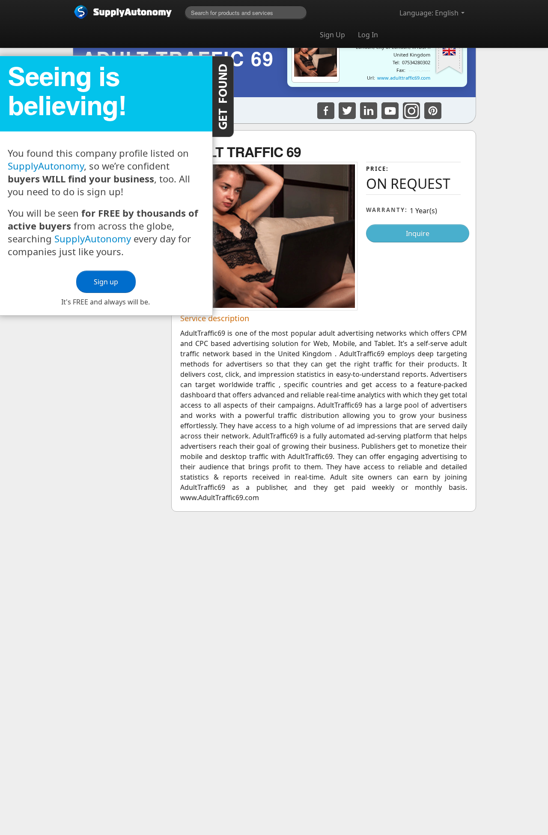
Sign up (106, 281)
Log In (368, 34)
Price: (377, 169)
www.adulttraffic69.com (403, 78)
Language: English (429, 13)
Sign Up (332, 34)
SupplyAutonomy (46, 165)
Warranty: (387, 210)
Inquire (417, 233)
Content (223, 96)
